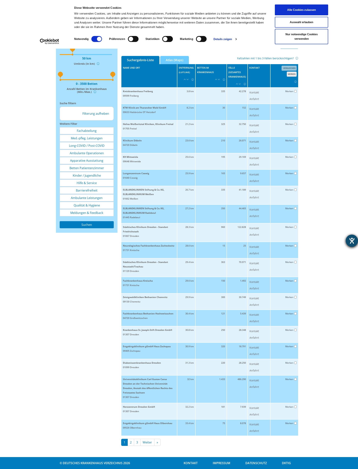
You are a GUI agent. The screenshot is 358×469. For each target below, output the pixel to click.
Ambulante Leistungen (87, 198)
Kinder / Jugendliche (87, 175)
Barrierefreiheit (87, 190)
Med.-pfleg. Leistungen (87, 138)
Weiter (147, 442)
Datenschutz (256, 463)
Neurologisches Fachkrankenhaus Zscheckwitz (148, 245)
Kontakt (254, 92)
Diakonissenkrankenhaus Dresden (142, 362)
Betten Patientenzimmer (87, 168)
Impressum (221, 463)
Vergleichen (289, 68)
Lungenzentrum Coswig (136, 173)
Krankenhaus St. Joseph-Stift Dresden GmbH (147, 330)
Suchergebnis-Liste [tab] (140, 60)
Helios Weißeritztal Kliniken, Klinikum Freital (148, 124)
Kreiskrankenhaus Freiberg (138, 91)
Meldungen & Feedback (86, 213)
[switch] (133, 39)
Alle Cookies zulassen (301, 9)
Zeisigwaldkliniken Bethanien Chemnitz (145, 297)
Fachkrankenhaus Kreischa (138, 280)
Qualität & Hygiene (87, 205)
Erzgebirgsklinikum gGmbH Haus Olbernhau (147, 423)
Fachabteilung (87, 131)
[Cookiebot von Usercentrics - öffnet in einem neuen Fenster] (49, 41)
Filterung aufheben (95, 114)
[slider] (59, 73)
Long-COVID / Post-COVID (87, 146)
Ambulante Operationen (87, 153)
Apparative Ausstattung (86, 161)
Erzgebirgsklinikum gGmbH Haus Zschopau (147, 346)
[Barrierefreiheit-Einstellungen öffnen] (352, 241)
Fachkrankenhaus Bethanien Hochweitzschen (148, 313)
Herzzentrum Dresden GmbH (139, 406)
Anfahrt (254, 99)
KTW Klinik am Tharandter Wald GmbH (144, 107)
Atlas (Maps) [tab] (174, 60)
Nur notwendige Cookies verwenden (301, 36)
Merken (292, 74)
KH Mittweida (130, 157)
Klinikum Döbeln (132, 140)
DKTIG (286, 463)
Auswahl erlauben (301, 22)
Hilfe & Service (87, 183)
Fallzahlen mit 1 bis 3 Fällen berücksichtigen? (265, 58)
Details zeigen (222, 39)
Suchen (86, 225)
